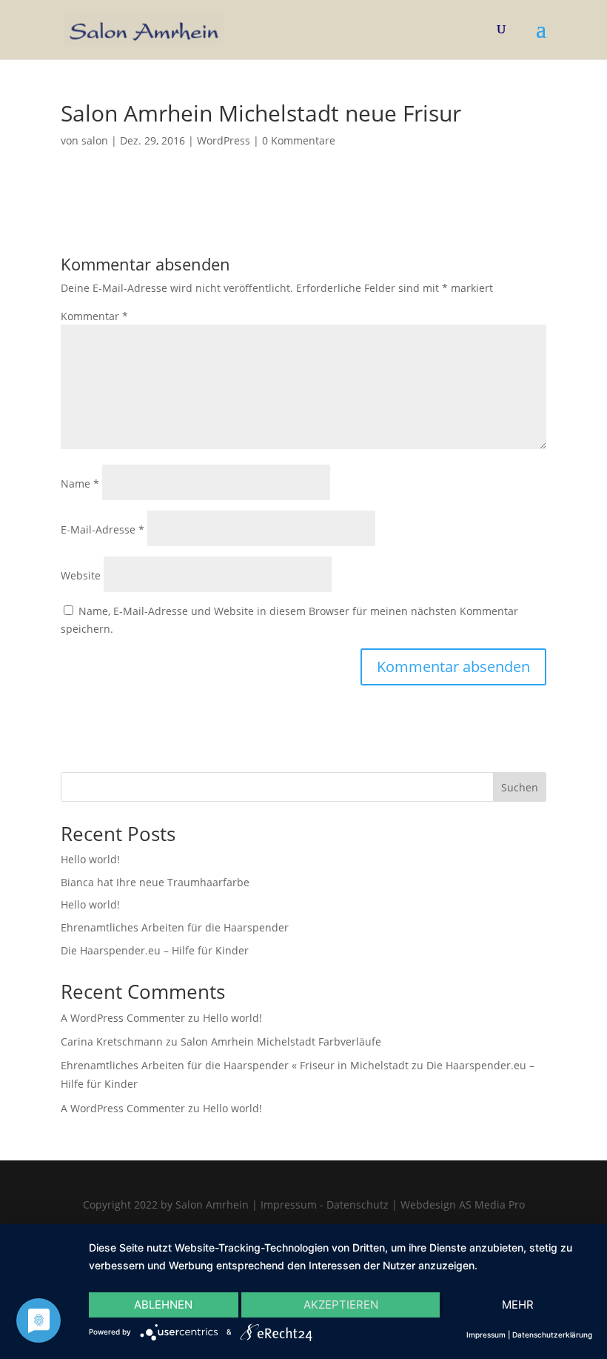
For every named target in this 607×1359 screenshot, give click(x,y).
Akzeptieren (341, 1304)
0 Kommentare (298, 140)
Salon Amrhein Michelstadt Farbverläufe (281, 1041)
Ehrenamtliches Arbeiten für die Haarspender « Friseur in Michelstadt (235, 1065)
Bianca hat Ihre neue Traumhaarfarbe (155, 882)
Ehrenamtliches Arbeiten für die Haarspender (175, 927)
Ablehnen (163, 1304)
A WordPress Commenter (123, 1018)
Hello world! (90, 859)
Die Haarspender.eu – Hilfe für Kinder (155, 950)
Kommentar (94, 316)
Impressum (486, 1334)
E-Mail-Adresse (102, 529)
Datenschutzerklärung (552, 1334)
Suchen (519, 787)
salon (94, 140)
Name (80, 483)
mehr (518, 1304)
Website (81, 575)
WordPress (223, 140)
